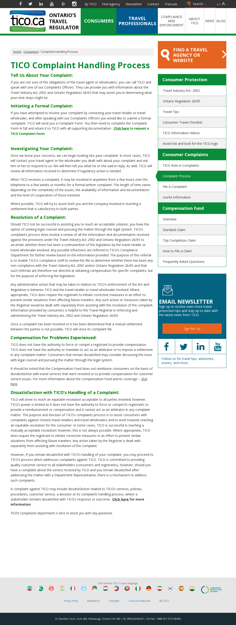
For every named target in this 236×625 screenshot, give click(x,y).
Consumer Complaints (185, 154)
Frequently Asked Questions (183, 261)
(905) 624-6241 (135, 618)
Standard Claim (174, 230)
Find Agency (111, 4)
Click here (121, 499)
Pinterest (63, 4)
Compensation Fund (183, 208)
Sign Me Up (192, 328)
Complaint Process (177, 176)
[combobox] (200, 4)
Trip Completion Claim (179, 240)
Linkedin (41, 4)
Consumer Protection (184, 79)
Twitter (30, 4)
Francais (171, 4)
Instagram (74, 4)
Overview (170, 219)
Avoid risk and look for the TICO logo (190, 143)
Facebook (20, 4)
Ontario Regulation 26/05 (181, 101)
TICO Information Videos (181, 133)
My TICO (90, 4)
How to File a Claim (177, 251)
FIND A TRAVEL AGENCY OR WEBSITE (190, 55)
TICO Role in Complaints (181, 165)
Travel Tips (171, 112)
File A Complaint (175, 186)
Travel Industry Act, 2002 (181, 90)
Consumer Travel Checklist (182, 122)
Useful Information (177, 197)
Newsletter (134, 4)
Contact (153, 4)
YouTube (52, 4)
